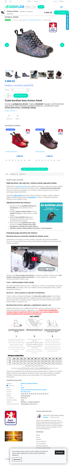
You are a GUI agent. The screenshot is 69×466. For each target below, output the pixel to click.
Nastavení (17, 459)
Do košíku (62, 12)
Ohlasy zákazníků (41, 441)
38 (18, 160)
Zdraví (36, 1)
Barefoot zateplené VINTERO (29, 383)
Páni (29, 391)
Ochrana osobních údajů (43, 448)
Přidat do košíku (21, 95)
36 (12, 160)
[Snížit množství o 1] (6, 96)
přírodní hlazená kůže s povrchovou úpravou (34, 389)
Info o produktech (41, 443)
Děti (22, 391)
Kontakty (38, 439)
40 (24, 160)
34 (6, 160)
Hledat (41, 7)
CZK (55, 1)
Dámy (25, 391)
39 (21, 160)
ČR (21, 385)
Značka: (47, 20)
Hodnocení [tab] (22, 174)
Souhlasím (59, 452)
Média (29, 1)
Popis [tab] (7, 174)
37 (15, 160)
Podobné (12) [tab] (14, 174)
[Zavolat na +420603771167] (7, 1)
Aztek (22, 387)
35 (9, 160)
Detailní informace (10, 111)
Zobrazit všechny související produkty (34, 169)
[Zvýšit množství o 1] (11, 96)
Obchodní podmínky (42, 446)
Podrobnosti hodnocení (34, 20)
